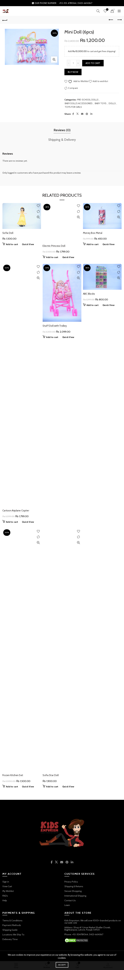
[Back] (5, 20)
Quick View (38, 217)
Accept (62, 965)
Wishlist (107, 10)
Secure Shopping (73, 891)
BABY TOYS (100, 103)
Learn (67, 905)
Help (4, 900)
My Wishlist (8, 891)
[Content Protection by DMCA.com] (76, 940)
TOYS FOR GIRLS (73, 106)
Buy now (73, 72)
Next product (119, 20)
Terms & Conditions (12, 920)
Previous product (111, 20)
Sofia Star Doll (51, 775)
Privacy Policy (71, 881)
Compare (73, 88)
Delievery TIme (10, 939)
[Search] (98, 11)
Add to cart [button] (12, 244)
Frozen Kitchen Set (12, 775)
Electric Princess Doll (54, 245)
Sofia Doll (7, 232)
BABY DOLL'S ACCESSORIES (79, 103)
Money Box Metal (92, 232)
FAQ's (5, 895)
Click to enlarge (54, 59)
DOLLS (112, 103)
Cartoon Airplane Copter (15, 510)
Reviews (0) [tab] (62, 130)
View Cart (7, 886)
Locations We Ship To (13, 934)
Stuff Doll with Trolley (55, 325)
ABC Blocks (89, 293)
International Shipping (75, 895)
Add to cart (93, 63)
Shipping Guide (9, 929)
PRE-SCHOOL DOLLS (87, 99)
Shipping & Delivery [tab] (62, 140)
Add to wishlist (100, 81)
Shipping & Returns (73, 886)
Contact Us (70, 900)
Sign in (5, 881)
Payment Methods (11, 925)
